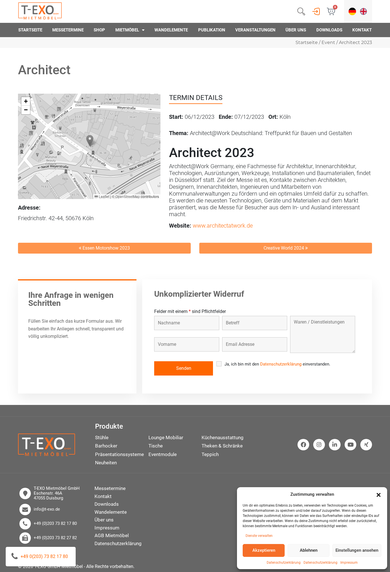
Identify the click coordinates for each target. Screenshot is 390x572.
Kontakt (362, 30)
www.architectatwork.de (223, 225)
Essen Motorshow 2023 (105, 248)
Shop (99, 30)
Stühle (101, 437)
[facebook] (303, 445)
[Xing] (366, 445)
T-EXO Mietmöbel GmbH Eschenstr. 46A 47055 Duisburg (57, 493)
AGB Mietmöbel (112, 535)
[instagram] (319, 445)
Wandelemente (171, 30)
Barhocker (106, 446)
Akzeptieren (263, 550)
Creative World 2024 (284, 248)
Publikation (211, 30)
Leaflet (103, 196)
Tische (155, 446)
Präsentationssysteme (119, 454)
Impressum (349, 563)
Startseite (30, 30)
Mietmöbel (127, 30)
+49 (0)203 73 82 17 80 (55, 523)
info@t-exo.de (47, 509)
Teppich (210, 454)
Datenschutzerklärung (284, 563)
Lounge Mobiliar (165, 437)
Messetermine (68, 30)
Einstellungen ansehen (356, 550)
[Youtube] (350, 445)
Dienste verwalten (259, 536)
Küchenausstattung (223, 437)
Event (328, 42)
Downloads (329, 30)
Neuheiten (106, 462)
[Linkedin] (334, 445)
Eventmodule (162, 454)
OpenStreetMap (127, 196)
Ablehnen (308, 550)
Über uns (296, 30)
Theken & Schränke (222, 446)
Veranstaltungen (255, 30)
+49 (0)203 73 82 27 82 (55, 537)
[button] (378, 494)
